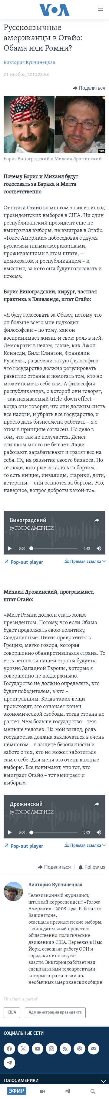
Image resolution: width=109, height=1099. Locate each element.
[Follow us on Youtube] (37, 1048)
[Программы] (42, 1091)
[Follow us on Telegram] (9, 1062)
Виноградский (28, 521)
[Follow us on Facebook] (9, 1048)
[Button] (89, 88)
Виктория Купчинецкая (29, 62)
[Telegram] (67, 1091)
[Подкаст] (79, 1048)
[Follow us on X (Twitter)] (23, 1048)
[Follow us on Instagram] (51, 1048)
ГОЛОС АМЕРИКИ (34, 528)
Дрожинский (26, 804)
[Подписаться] (93, 1048)
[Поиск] (93, 1091)
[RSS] (65, 1048)
